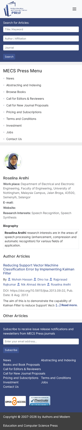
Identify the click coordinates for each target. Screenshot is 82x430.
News (10, 78)
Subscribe (11, 350)
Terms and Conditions (21, 118)
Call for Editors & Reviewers (25, 98)
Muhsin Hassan (22, 279)
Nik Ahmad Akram (33, 284)
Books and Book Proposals (21, 364)
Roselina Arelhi (61, 284)
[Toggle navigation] (74, 9)
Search (9, 56)
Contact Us (14, 139)
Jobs (9, 132)
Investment (14, 125)
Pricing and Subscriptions (23, 112)
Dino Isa (42, 279)
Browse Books (16, 92)
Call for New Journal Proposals (27, 105)
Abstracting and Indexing (23, 85)
